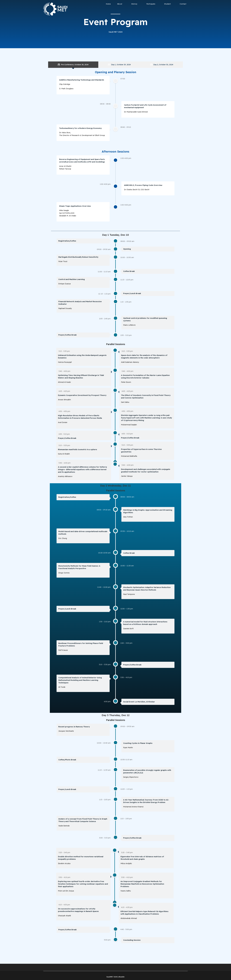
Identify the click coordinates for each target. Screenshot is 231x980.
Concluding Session (132, 940)
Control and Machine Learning (71, 279)
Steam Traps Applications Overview (75, 206)
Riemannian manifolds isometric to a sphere (77, 449)
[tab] (73, 64)
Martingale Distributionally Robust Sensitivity (78, 257)
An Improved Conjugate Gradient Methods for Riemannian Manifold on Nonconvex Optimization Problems (142, 884)
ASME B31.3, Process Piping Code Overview (143, 185)
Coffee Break (129, 271)
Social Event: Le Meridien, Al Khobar (139, 702)
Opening (127, 249)
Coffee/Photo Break (67, 760)
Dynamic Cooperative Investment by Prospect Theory (82, 395)
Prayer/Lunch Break (132, 293)
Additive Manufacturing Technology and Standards (81, 80)
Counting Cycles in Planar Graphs (137, 743)
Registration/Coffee (67, 241)
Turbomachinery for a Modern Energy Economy (80, 128)
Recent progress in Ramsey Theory (74, 727)
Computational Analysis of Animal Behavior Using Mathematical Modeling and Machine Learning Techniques (80, 680)
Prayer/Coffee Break (67, 335)
